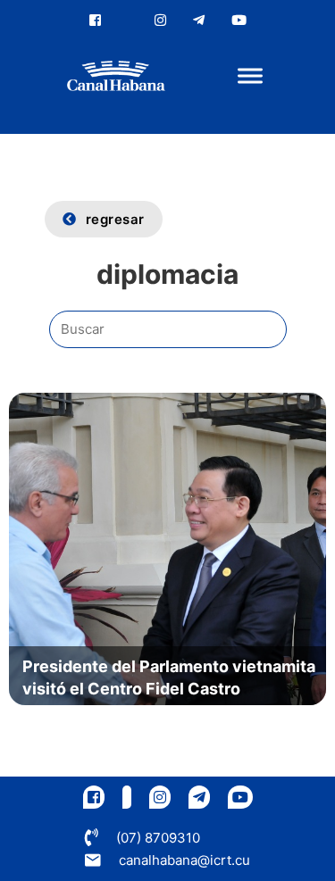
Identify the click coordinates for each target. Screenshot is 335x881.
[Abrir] (250, 76)
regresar (115, 219)
